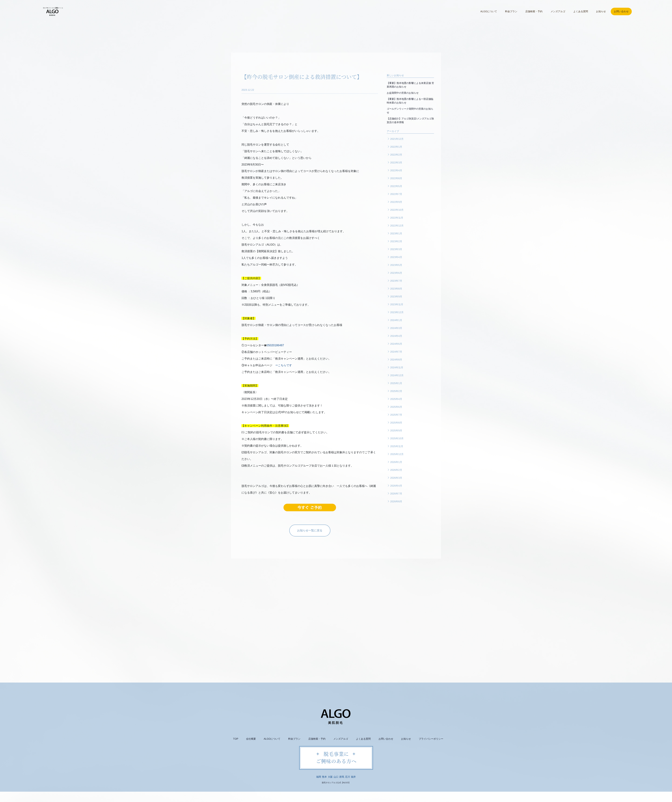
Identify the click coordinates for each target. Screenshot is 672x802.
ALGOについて (488, 11)
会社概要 (251, 738)
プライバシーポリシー (431, 738)
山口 (336, 776)
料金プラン (511, 11)
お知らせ (601, 11)
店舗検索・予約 (533, 11)
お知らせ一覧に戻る (309, 530)
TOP (235, 738)
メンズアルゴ (558, 11)
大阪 (330, 776)
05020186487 (275, 345)
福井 (353, 776)
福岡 (318, 776)
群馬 (341, 776)
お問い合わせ (621, 11)
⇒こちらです (283, 365)
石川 (347, 776)
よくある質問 (580, 11)
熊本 (324, 776)
